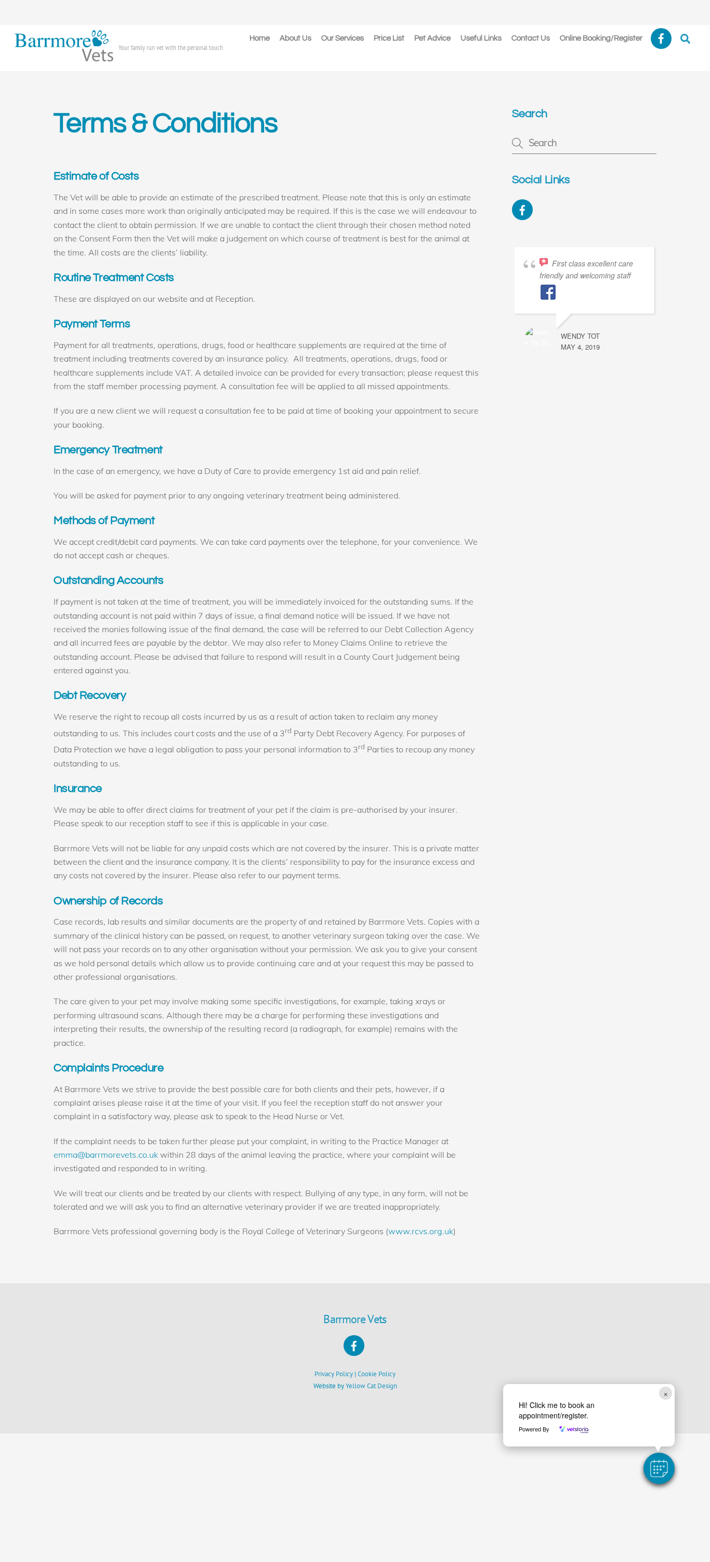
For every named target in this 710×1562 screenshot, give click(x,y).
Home (259, 38)
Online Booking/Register (601, 38)
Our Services (342, 38)
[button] (659, 1468)
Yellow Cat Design (371, 1385)
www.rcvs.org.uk (420, 1231)
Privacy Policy (333, 1373)
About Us (295, 38)
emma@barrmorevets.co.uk (106, 1154)
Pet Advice (432, 38)
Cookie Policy (377, 1373)
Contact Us (530, 38)
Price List (389, 38)
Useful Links (481, 38)
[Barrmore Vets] (64, 57)
